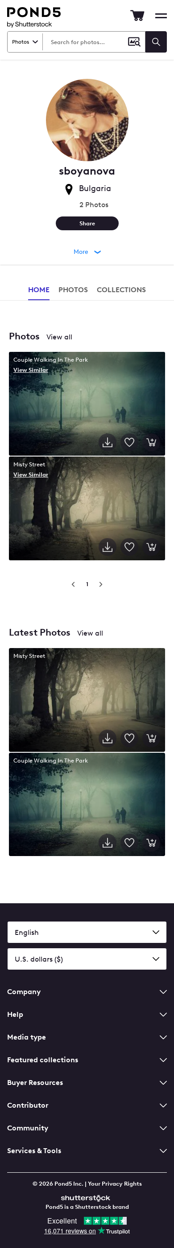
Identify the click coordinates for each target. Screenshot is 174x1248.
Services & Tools (34, 1150)
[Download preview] (107, 442)
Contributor (27, 1105)
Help (15, 1014)
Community (27, 1128)
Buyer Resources (35, 1082)
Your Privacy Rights (115, 1183)
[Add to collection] (129, 442)
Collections (121, 289)
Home (39, 289)
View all (59, 337)
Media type (26, 1037)
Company (24, 991)
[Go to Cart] (137, 15)
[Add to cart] (151, 442)
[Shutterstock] (87, 1197)
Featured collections (42, 1060)
